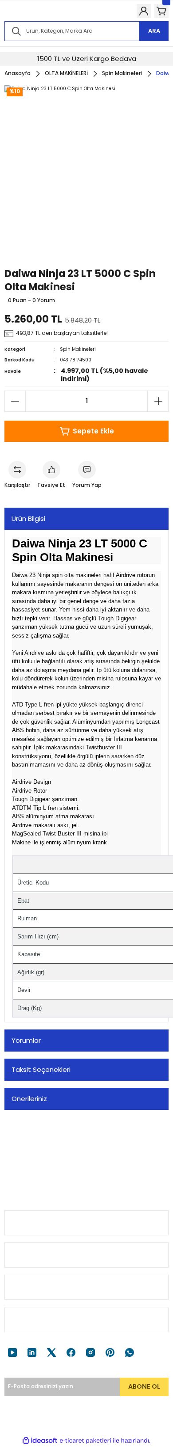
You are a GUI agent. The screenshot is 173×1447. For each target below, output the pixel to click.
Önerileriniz (29, 1098)
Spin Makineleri (78, 349)
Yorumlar (26, 1040)
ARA (154, 30)
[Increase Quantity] (158, 401)
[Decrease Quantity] (15, 401)
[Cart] (161, 11)
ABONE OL (144, 1386)
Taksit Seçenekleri (41, 1069)
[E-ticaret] (85, 1440)
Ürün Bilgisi (28, 518)
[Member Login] (144, 11)
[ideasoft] (40, 1441)
